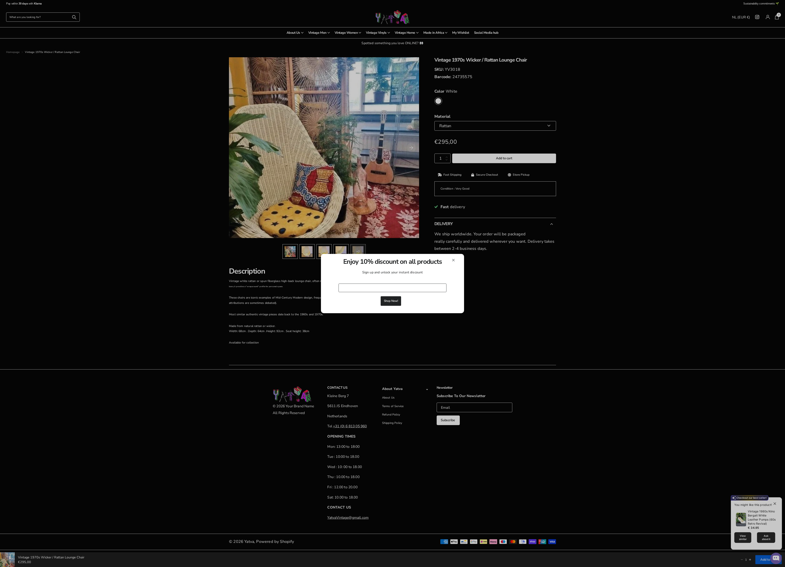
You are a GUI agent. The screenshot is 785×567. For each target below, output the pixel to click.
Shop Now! (391, 301)
